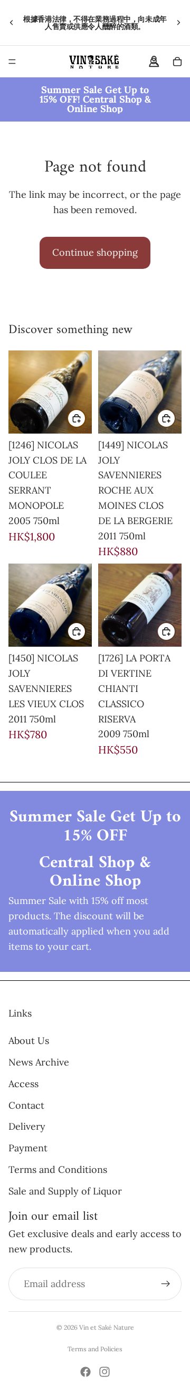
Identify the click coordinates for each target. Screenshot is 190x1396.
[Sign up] (166, 1284)
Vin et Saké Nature (106, 1327)
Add (85, 417)
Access (23, 1084)
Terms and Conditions (57, 1169)
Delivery (26, 1126)
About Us (28, 1041)
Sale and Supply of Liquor (65, 1191)
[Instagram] (104, 1371)
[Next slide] (178, 22)
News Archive (38, 1062)
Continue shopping (95, 252)
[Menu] (12, 61)
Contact (26, 1105)
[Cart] (177, 61)
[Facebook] (85, 1371)
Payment (28, 1148)
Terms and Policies (95, 1349)
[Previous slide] (11, 22)
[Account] (154, 61)
